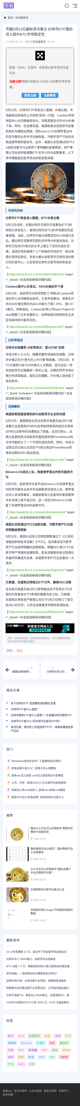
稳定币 (64, 1042)
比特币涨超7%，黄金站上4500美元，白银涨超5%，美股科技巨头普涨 (40, 995)
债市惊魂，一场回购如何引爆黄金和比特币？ (32, 973)
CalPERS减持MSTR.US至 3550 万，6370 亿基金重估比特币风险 (40, 1002)
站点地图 (8, 1094)
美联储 (12, 1042)
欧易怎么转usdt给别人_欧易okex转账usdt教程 (38, 789)
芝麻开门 (64, 1090)
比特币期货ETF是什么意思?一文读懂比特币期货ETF (41, 715)
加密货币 (34, 1035)
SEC (21, 1050)
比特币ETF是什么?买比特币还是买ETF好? (35, 721)
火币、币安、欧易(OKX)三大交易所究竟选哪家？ (40, 782)
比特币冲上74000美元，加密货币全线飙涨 (30, 958)
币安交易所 (20, 1090)
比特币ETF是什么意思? (24, 709)
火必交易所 (35, 1090)
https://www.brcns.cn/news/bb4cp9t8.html (36, 274)
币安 (58, 1035)
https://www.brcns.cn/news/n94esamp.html (37, 512)
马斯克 (64, 1057)
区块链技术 (21, 17)
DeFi (21, 1064)
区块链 (33, 1050)
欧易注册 (30, 95)
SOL (52, 1057)
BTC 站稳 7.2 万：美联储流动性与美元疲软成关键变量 (38, 966)
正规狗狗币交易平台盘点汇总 (47, 889)
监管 (11, 1057)
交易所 (40, 1042)
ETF (9, 650)
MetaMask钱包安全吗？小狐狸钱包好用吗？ (37, 760)
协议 (55, 1050)
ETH (21, 1035)
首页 (10, 17)
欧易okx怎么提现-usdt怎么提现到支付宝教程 (37, 775)
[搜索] (67, 5)
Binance (26, 1042)
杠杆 (32, 1064)
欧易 (31, 1057)
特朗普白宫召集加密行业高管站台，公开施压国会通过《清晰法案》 (40, 987)
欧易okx (7, 1090)
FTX (11, 1064)
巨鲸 (11, 1050)
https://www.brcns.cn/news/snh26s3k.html (36, 388)
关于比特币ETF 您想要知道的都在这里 (33, 703)
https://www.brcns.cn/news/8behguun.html (37, 459)
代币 (47, 1035)
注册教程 (50, 95)
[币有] (8, 5)
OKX (42, 1057)
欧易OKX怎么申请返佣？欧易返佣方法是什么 (38, 797)
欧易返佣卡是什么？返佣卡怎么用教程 (34, 768)
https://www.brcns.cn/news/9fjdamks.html (36, 326)
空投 (21, 1057)
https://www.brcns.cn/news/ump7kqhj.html (36, 570)
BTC (19, 650)
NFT (44, 1050)
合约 (52, 1042)
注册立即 (15, 81)
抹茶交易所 (50, 1090)
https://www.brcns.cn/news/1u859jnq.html (36, 612)
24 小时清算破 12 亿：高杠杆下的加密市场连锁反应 (36, 951)
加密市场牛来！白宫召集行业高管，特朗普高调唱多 (36, 980)
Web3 (66, 1050)
